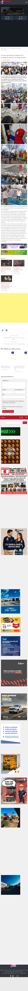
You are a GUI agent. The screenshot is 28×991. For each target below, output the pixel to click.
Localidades (4, 50)
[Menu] (26, 2)
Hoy (8, 48)
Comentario (5, 380)
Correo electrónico (19, 389)
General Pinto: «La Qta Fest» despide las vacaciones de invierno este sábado (17, 269)
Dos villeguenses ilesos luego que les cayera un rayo (19, 367)
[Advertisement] (14, 34)
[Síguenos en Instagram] (26, 417)
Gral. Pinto (4, 48)
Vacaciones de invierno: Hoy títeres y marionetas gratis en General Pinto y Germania (6, 269)
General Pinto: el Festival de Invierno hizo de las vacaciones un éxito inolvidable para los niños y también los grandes (6, 285)
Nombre (4, 389)
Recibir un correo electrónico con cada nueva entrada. (12, 407)
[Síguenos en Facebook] (20, 417)
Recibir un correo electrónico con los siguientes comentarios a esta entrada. (13, 401)
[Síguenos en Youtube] (22, 417)
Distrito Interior (6, 60)
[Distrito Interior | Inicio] (7, 2)
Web (3, 394)
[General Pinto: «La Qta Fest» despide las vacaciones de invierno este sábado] (18, 263)
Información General (15, 48)
